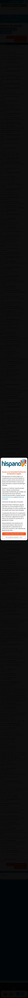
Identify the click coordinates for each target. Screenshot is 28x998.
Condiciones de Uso (7, 497)
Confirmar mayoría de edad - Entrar (14, 533)
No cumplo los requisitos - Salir (14, 537)
